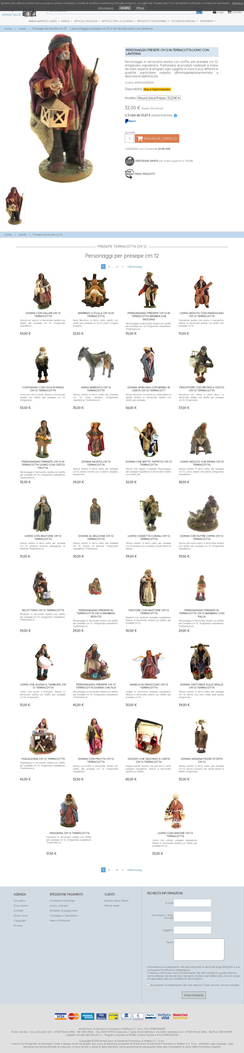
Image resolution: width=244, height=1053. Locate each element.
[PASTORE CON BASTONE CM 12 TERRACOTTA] (148, 586)
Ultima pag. (135, 266)
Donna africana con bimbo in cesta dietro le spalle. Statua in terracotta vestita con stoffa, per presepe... (148, 397)
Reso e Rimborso (60, 920)
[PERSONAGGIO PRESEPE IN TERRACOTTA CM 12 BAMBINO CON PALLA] (201, 586)
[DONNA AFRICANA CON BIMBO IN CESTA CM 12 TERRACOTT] (148, 363)
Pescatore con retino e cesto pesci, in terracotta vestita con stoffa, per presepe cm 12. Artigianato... (201, 397)
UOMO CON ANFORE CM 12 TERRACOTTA (175, 834)
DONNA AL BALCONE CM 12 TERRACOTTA (96, 537)
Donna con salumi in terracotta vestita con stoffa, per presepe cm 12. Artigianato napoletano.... (42, 323)
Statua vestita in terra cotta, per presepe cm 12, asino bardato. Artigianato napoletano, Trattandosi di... (95, 397)
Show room (21, 915)
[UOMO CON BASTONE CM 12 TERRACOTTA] (42, 512)
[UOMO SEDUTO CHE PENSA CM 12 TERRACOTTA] (201, 438)
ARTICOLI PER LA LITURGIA (118, 21)
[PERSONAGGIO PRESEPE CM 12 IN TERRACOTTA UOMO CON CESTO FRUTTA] (42, 438)
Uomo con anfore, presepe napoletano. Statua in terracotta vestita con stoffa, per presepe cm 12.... (174, 843)
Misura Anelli (111, 905)
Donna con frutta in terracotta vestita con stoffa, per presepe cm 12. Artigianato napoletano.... (95, 768)
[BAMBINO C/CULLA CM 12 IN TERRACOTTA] (96, 289)
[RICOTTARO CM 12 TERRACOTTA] (42, 586)
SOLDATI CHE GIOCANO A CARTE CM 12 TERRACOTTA (149, 760)
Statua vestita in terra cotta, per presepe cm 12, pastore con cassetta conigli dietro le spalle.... (148, 546)
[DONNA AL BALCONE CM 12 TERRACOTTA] (95, 512)
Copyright (20, 920)
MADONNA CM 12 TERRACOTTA (70, 833)
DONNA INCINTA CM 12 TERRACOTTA (96, 463)
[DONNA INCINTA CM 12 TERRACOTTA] (95, 438)
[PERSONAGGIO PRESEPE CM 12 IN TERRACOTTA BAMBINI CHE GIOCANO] (148, 289)
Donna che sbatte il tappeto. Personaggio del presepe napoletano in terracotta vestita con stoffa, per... (148, 471)
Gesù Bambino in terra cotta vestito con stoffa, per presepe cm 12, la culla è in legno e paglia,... (95, 323)
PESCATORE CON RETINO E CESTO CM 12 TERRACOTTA (201, 389)
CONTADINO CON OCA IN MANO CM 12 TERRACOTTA (43, 389)
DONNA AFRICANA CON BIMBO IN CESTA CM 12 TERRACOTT (149, 389)
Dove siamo (21, 905)
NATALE (65, 21)
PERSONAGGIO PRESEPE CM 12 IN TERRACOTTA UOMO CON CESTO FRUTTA (43, 465)
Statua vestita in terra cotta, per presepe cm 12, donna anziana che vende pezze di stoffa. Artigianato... (201, 768)
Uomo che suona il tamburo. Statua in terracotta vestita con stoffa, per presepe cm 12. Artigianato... (42, 694)
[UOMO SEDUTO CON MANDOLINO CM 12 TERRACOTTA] (201, 289)
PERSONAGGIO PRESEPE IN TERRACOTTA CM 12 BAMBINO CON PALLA (201, 613)
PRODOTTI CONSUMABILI (152, 21)
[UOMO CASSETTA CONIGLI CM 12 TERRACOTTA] (148, 512)
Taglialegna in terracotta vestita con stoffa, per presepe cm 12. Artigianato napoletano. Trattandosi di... (42, 765)
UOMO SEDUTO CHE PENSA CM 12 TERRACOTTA (202, 463)
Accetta (125, 7)
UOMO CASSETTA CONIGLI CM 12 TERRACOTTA (149, 537)
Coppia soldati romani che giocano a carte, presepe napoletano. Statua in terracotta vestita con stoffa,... (148, 768)
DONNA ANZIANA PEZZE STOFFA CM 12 (202, 760)
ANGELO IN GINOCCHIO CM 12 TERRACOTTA (149, 686)
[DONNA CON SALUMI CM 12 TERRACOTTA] (42, 289)
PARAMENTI (207, 21)
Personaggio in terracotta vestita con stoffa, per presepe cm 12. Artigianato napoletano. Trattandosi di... (148, 326)
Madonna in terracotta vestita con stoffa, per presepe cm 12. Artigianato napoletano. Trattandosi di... (69, 839)
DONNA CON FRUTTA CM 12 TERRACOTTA (96, 760)
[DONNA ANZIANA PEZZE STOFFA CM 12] (201, 735)
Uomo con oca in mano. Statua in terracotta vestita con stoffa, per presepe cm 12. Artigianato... (42, 397)
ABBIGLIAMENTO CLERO (43, 21)
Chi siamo (20, 900)
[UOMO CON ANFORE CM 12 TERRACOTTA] (175, 809)
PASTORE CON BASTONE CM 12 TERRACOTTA (149, 611)
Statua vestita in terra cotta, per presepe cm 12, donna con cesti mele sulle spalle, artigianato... (201, 694)
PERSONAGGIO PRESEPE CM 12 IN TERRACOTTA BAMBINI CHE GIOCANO (149, 316)
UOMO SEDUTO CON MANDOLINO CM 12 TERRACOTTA (202, 314)
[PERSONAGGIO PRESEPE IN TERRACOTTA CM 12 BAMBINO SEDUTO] (95, 586)
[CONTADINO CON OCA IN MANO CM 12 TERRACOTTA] (42, 363)
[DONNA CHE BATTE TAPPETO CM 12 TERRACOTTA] (148, 438)
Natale (22, 234)
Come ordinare (59, 905)
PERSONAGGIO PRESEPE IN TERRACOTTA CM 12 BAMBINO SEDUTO (96, 613)
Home (8, 28)
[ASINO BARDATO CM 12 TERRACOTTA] (95, 362)
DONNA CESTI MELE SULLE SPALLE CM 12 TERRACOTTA (201, 686)
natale (22, 28)
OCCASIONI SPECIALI (183, 21)
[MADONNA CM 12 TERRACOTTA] (69, 809)
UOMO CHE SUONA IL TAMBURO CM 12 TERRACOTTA (43, 686)
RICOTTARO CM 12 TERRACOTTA (43, 610)
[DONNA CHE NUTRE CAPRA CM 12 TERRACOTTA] (201, 512)
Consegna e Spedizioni (63, 915)
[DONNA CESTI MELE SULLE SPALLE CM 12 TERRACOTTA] (201, 661)
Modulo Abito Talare (116, 900)
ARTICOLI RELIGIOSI (86, 21)
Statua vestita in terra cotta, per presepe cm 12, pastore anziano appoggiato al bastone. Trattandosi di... (42, 546)
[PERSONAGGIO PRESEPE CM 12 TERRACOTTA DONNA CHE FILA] (95, 661)
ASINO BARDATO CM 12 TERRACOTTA (96, 389)
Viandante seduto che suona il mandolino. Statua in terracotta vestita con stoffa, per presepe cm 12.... (201, 323)
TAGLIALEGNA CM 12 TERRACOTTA (43, 758)
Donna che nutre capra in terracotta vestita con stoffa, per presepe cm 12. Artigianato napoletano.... (201, 546)
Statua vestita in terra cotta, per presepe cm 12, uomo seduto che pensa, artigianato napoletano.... (201, 471)
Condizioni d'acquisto (62, 900)
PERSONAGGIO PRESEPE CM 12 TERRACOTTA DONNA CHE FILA (96, 686)
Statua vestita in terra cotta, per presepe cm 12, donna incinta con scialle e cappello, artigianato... (95, 471)
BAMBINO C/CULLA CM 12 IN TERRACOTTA (96, 314)
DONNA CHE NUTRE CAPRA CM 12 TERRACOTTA (201, 537)
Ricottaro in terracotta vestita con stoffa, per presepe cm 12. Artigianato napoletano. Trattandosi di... (42, 617)
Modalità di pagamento (64, 910)
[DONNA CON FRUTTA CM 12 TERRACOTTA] (95, 735)
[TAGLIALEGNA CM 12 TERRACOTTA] (42, 735)
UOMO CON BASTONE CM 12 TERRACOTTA (43, 537)
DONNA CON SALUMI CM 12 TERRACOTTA (43, 314)
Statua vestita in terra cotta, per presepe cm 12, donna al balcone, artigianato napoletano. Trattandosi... (95, 546)
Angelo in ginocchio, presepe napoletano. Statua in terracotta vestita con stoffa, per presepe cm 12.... (148, 694)
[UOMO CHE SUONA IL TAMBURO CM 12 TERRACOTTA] (43, 661)
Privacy (18, 925)
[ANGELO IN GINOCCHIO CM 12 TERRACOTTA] (148, 661)
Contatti (18, 910)
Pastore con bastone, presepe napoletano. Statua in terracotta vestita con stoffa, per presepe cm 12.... (148, 620)
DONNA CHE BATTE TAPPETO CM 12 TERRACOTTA (149, 463)
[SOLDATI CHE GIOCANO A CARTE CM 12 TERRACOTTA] (148, 735)
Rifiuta (140, 7)
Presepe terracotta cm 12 (50, 28)
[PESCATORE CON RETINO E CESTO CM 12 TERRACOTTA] (201, 363)
